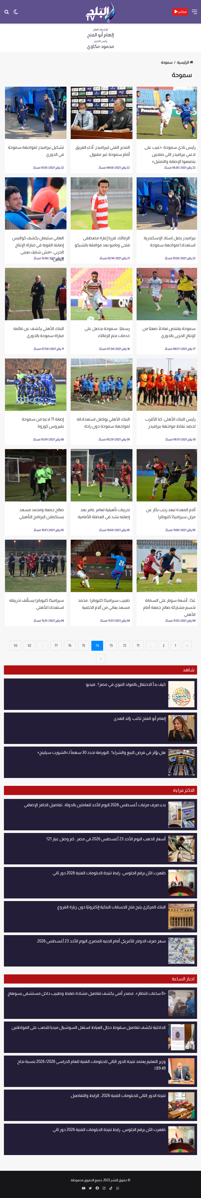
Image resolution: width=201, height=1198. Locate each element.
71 (138, 646)
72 (124, 646)
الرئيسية (183, 62)
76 (69, 646)
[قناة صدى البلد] (100, 12)
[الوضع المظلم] (15, 14)
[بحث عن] (6, 14)
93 (15, 646)
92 (29, 646)
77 (56, 646)
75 (83, 646)
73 (111, 646)
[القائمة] (194, 14)
